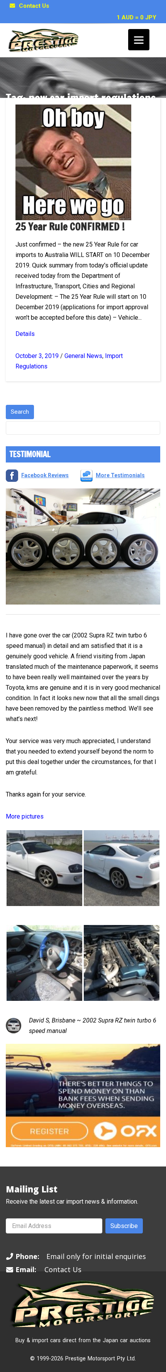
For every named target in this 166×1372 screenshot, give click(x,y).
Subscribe (124, 1226)
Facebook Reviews (45, 475)
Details (25, 333)
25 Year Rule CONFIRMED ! (70, 226)
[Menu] (138, 39)
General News (83, 356)
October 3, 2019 (37, 356)
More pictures (25, 816)
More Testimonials (120, 475)
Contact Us (34, 5)
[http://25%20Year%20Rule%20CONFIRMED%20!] (73, 162)
